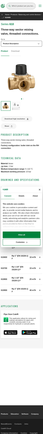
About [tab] (35, 196)
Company (35, 414)
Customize (20, 242)
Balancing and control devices (29, 14)
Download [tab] (15, 51)
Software (25, 414)
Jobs (26, 424)
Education (15, 414)
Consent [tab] (7, 196)
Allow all (21, 235)
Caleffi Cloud (6, 428)
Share (7, 126)
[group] (5, 105)
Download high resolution (15, 119)
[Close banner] (39, 189)
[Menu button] (40, 6)
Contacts (18, 424)
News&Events (6, 424)
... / (3, 17)
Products (14, 14)
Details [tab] (21, 196)
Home (7, 14)
